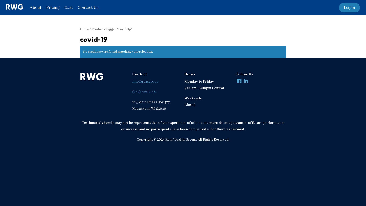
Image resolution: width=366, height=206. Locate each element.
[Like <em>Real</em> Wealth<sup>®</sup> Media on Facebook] (238, 81)
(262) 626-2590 (144, 92)
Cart (68, 7)
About (35, 7)
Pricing (53, 7)
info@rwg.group (145, 81)
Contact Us (88, 7)
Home (84, 29)
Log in (349, 7)
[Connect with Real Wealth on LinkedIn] (245, 81)
